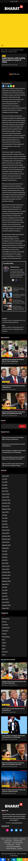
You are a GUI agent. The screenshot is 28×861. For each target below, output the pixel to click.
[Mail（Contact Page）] (13, 280)
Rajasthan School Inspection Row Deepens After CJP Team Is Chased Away (19, 289)
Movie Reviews (6, 636)
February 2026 (6, 494)
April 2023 (4, 596)
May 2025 (4, 521)
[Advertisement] (14, 28)
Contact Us (15, 838)
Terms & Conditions (11, 848)
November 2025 (6, 503)
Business (4, 621)
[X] (6, 86)
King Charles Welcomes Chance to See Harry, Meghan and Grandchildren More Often (19, 302)
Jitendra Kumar (7, 64)
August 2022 (5, 608)
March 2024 (5, 563)
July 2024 (4, 551)
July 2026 (4, 479)
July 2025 (4, 515)
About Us (8, 838)
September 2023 (6, 581)
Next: (13, 328)
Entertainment (6, 627)
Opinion (4, 642)
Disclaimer (22, 838)
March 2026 (5, 491)
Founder (18, 844)
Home (3, 838)
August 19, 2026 (13, 793)
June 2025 (4, 518)
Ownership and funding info (13, 846)
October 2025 (5, 506)
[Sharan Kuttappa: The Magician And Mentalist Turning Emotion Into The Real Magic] (14, 725)
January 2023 (5, 602)
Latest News (5, 355)
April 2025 (4, 524)
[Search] (26, 45)
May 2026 (4, 485)
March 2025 (5, 527)
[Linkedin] (8, 86)
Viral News (5, 651)
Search (3, 420)
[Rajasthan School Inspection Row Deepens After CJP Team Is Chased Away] (14, 349)
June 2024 (4, 554)
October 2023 (5, 578)
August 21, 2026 (14, 363)
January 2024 (5, 569)
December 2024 (6, 536)
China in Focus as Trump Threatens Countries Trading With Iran (13, 444)
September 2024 (6, 545)
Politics (4, 645)
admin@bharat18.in (17, 822)
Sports (3, 648)
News (4, 56)
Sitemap (20, 848)
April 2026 (4, 488)
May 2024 (4, 557)
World (8, 381)
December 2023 (6, 572)
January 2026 (5, 497)
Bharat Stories (5, 618)
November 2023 (6, 575)
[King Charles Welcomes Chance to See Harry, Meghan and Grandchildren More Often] (14, 401)
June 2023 (4, 590)
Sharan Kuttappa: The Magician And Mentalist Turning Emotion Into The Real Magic (19, 295)
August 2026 (5, 476)
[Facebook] (3, 86)
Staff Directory (10, 844)
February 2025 (6, 530)
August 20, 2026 (13, 389)
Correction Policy (17, 840)
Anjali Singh (5, 389)
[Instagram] (19, 280)
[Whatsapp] (11, 86)
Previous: (13, 320)
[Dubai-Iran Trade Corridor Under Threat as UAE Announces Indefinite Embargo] (14, 779)
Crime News (5, 624)
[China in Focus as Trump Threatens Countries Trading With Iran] (14, 375)
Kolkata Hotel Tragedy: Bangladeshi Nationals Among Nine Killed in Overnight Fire (18, 308)
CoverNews (23, 853)
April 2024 (4, 560)
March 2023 (5, 599)
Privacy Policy (8, 840)
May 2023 (4, 593)
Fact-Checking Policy (17, 842)
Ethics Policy (7, 842)
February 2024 (6, 566)
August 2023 (5, 584)
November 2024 (6, 539)
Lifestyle (4, 633)
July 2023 (4, 587)
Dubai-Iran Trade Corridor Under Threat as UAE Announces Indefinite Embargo (13, 464)
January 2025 (5, 533)
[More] (13, 86)
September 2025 (6, 509)
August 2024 (5, 548)
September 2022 (6, 605)
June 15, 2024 (14, 64)
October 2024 (5, 542)
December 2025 (6, 500)
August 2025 (5, 512)
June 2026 (4, 482)
